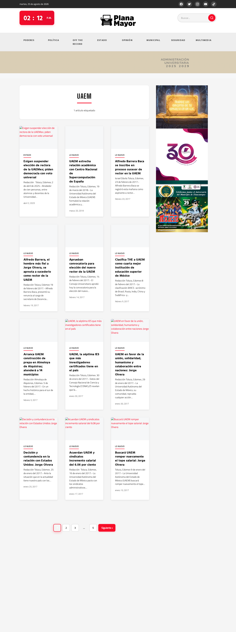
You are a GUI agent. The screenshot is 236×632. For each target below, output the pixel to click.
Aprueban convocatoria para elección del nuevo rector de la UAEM (82, 265)
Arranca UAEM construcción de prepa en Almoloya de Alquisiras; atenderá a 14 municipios (36, 364)
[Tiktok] (213, 4)
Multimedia (203, 40)
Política (53, 40)
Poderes (28, 40)
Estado (102, 40)
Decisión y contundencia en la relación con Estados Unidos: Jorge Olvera (38, 458)
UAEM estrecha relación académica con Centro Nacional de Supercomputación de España (83, 171)
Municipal (153, 40)
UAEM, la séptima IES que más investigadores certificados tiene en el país (84, 362)
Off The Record (78, 42)
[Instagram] (197, 4)
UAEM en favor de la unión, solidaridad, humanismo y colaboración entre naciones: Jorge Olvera (129, 364)
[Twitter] (189, 4)
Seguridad (178, 40)
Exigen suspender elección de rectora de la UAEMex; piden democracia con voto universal (38, 169)
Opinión (127, 40)
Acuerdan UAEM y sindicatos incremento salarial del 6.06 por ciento (82, 458)
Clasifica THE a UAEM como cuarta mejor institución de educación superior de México (130, 267)
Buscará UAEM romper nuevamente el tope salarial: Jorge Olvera (130, 458)
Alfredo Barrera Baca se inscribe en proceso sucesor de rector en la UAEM (129, 167)
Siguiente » (107, 527)
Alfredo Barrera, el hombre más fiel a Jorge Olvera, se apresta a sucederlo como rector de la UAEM (37, 269)
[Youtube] (205, 4)
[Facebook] (181, 4)
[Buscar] (211, 17)
